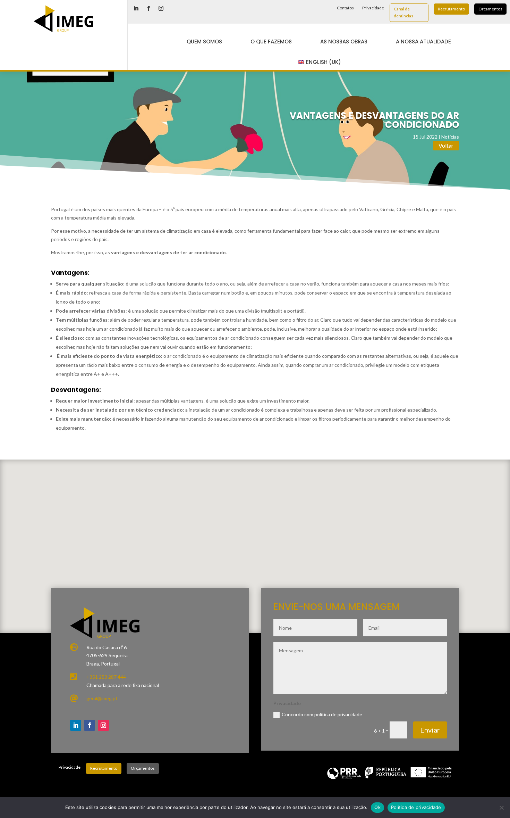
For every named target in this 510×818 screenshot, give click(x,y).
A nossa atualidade (423, 41)
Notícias (450, 137)
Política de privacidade (416, 807)
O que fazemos (271, 41)
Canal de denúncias (403, 12)
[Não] (501, 807)
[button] (266, 527)
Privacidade (373, 7)
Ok (377, 807)
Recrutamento (451, 8)
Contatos (345, 7)
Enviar (430, 730)
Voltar (446, 145)
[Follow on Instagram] (161, 8)
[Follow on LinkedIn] (136, 8)
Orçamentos (490, 8)
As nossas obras (343, 41)
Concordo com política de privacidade (322, 714)
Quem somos (204, 41)
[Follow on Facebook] (148, 8)
